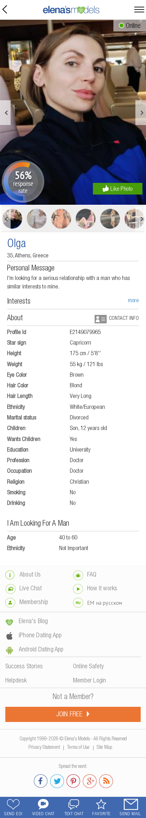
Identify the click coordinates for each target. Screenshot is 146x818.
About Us (30, 575)
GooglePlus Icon (90, 780)
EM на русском (105, 602)
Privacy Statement (44, 746)
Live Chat (30, 589)
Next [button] (140, 112)
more (133, 301)
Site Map (104, 746)
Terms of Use (78, 746)
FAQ (92, 575)
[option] (73, 112)
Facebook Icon (41, 780)
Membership (33, 602)
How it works (102, 589)
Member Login (89, 681)
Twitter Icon (57, 780)
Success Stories (24, 667)
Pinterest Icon (73, 780)
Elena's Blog (33, 622)
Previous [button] (5, 112)
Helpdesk (16, 681)
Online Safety (88, 667)
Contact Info (124, 318)
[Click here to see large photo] (73, 112)
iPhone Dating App (40, 636)
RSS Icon (106, 780)
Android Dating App (41, 650)
